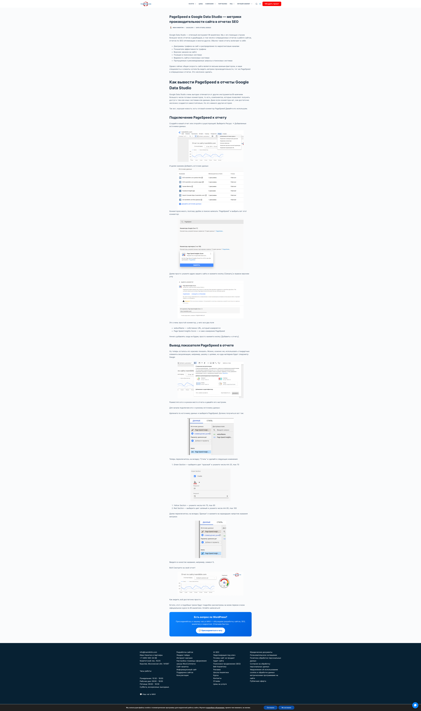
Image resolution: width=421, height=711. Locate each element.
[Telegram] (260, 4)
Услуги (191, 4)
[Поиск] (256, 4)
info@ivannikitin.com (148, 652)
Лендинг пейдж (183, 655)
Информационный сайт (187, 669)
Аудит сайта (218, 661)
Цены (201, 4)
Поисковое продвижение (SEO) (227, 664)
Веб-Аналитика (219, 667)
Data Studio (200, 27)
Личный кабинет (243, 4)
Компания (209, 4)
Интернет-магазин (185, 658)
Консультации (183, 675)
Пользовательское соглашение (263, 655)
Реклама (217, 669)
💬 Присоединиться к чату (210, 630)
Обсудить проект (272, 4)
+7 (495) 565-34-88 (148, 658)
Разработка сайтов (185, 652)
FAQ (231, 4)
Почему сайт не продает (224, 658)
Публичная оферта (258, 681)
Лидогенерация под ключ (224, 655)
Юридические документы (261, 652)
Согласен (270, 707)
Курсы (216, 675)
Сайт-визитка (182, 667)
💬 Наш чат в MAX (148, 694)
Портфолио (222, 4)
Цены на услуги (220, 684)
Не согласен (286, 707)
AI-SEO (216, 652)
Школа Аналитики (221, 672)
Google (208, 27)
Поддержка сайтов (185, 672)
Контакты (217, 678)
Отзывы (216, 681)
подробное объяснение (215, 707)
